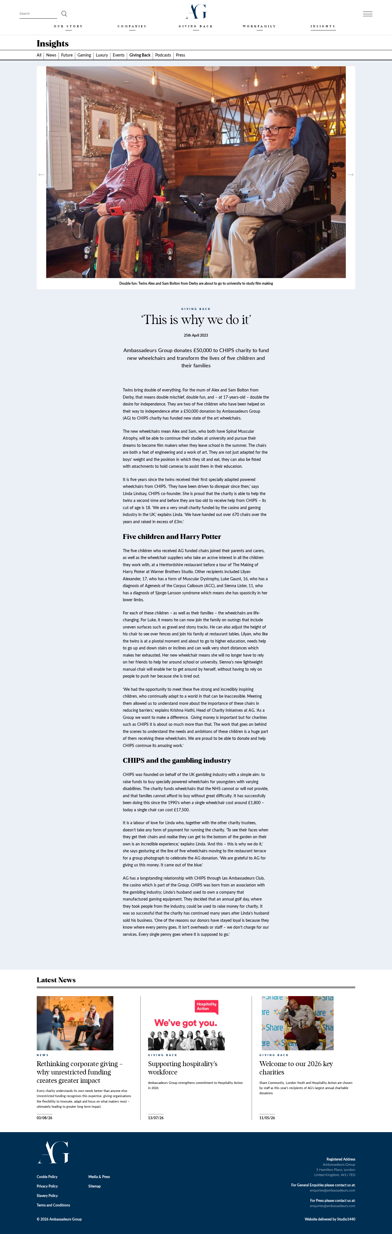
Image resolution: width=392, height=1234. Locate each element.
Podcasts (163, 55)
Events (119, 55)
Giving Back (196, 26)
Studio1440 (346, 1219)
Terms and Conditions (53, 1205)
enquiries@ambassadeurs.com (332, 1190)
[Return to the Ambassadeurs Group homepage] (196, 11)
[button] (41, 178)
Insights (323, 26)
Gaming (84, 55)
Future (67, 55)
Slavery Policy (47, 1196)
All (39, 55)
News (51, 55)
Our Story (69, 26)
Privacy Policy (47, 1186)
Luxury (102, 55)
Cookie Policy (47, 1177)
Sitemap (94, 1186)
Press (180, 55)
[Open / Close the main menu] (367, 14)
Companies (132, 26)
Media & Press (99, 1177)
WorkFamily (260, 26)
